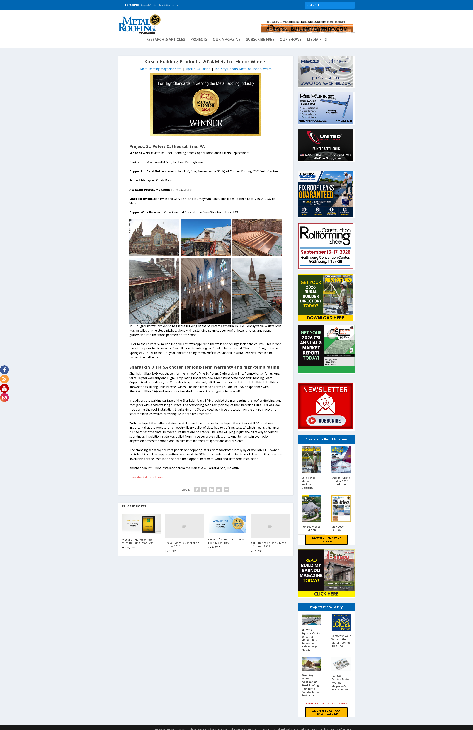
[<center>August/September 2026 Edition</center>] (341, 460)
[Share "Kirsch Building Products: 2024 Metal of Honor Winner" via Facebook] (196, 489)
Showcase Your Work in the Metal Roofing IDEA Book (341, 641)
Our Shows (290, 40)
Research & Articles (165, 40)
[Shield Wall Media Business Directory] (311, 460)
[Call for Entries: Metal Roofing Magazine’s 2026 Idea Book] (341, 664)
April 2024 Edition (198, 69)
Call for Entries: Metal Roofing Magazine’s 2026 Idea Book (341, 682)
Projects (198, 40)
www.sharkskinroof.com (146, 477)
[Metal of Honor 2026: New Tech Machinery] (227, 524)
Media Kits (317, 40)
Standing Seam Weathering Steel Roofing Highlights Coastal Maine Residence (311, 685)
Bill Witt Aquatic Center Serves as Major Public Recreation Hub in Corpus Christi (311, 640)
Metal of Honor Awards (255, 69)
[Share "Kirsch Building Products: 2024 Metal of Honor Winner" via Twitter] (204, 489)
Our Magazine (226, 40)
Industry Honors (226, 69)
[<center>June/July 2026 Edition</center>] (311, 509)
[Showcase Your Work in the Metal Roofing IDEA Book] (341, 623)
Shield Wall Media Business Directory (309, 483)
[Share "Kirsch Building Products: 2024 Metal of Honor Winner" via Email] (219, 489)
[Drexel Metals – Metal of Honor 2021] (184, 526)
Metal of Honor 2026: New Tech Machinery (226, 541)
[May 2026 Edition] (341, 509)
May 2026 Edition (337, 528)
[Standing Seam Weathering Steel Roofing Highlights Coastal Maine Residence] (311, 664)
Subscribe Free (260, 40)
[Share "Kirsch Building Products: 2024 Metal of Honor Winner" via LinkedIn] (211, 489)
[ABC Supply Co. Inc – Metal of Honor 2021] (270, 526)
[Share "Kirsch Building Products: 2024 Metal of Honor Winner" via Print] (226, 489)
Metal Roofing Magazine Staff (160, 69)
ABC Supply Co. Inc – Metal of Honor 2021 (269, 544)
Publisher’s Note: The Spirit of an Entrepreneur (168, 5)
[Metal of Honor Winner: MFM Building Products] (141, 524)
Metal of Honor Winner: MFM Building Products (138, 541)
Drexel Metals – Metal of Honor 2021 (182, 544)
